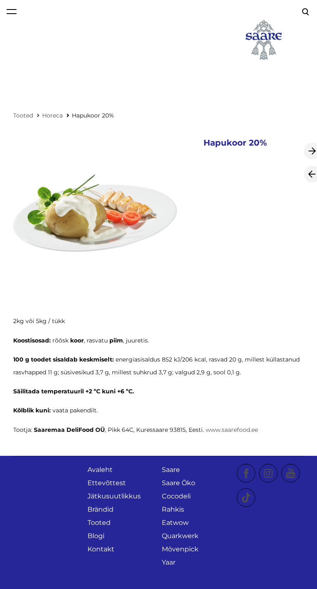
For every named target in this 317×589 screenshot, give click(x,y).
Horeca (52, 115)
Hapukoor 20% (93, 115)
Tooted (23, 115)
